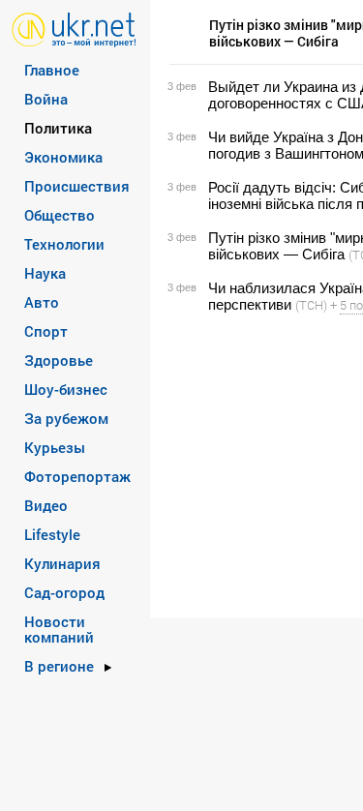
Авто (41, 302)
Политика (58, 127)
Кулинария (62, 563)
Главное (51, 69)
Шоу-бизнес (65, 389)
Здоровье (58, 360)
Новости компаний (59, 629)
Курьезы (54, 447)
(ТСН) (311, 305)
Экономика (63, 157)
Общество (59, 215)
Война (46, 98)
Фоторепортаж (77, 476)
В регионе (59, 666)
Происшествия (77, 186)
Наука (45, 273)
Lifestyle (52, 534)
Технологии (64, 244)
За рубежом (66, 418)
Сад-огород (64, 592)
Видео (46, 505)
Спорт (46, 331)
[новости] (74, 28)
